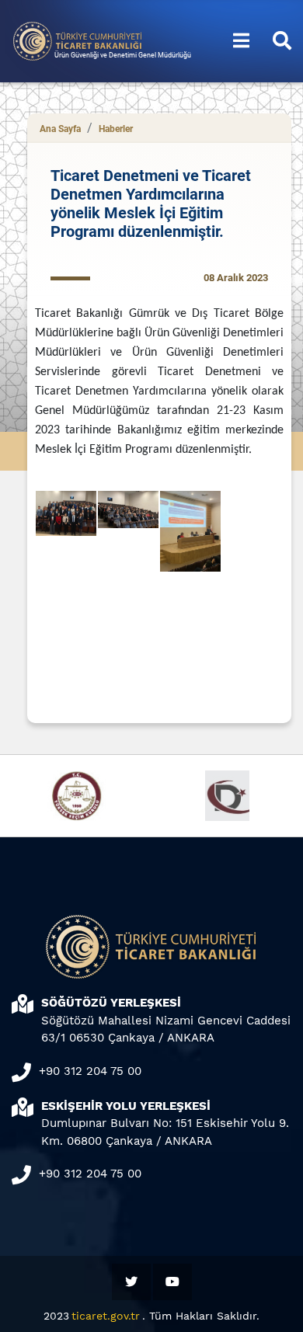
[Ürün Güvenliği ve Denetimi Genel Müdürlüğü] (78, 40)
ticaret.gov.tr (105, 1315)
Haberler (116, 128)
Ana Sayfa (60, 128)
